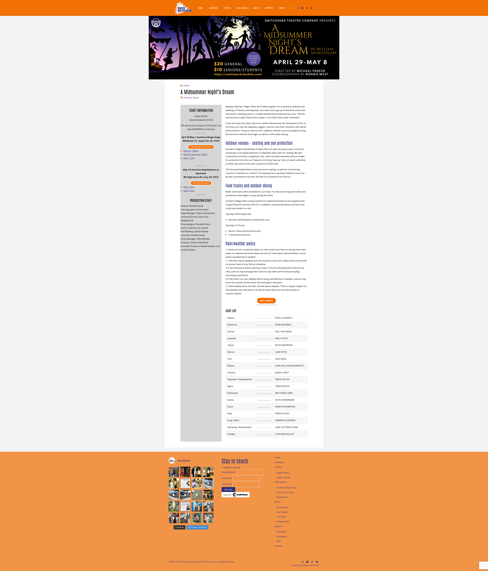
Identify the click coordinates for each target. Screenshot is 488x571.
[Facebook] (298, 8)
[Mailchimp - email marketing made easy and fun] (236, 494)
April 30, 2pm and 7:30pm (195, 154)
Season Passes (284, 477)
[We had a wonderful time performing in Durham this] (197, 506)
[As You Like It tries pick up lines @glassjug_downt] (208, 506)
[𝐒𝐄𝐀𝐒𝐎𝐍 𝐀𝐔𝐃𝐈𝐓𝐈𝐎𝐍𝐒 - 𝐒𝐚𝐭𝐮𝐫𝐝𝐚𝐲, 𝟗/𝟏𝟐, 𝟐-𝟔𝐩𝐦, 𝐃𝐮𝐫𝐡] (174, 472)
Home (277, 457)
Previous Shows (191, 97)
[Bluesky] (307, 8)
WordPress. (314, 565)
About (277, 501)
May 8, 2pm (188, 190)
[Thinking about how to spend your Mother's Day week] (197, 518)
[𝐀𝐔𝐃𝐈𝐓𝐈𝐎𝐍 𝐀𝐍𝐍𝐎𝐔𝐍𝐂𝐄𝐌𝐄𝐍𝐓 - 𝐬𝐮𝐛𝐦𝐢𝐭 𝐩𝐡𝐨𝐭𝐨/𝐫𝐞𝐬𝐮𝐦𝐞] (185, 506)
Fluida (304, 565)
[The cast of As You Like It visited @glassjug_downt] (174, 518)
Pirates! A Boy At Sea (286, 487)
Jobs (279, 541)
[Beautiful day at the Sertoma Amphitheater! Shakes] (208, 518)
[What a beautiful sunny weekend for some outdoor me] (208, 495)
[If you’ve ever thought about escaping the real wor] (174, 483)
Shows (186, 85)
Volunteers (282, 536)
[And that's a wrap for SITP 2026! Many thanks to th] (208, 483)
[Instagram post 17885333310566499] (185, 495)
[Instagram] (302, 8)
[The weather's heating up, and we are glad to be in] (197, 483)
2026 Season (280, 482)
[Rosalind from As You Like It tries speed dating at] (185, 518)
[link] (291, 8)
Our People (282, 512)
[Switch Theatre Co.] (183, 7)
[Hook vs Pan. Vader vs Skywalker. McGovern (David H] (197, 472)
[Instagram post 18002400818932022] (174, 495)
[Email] (311, 8)
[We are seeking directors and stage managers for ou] (185, 483)
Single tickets (283, 472)
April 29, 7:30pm (191, 151)
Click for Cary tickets (201, 183)
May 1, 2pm (188, 158)
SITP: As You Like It (286, 492)
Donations (282, 531)
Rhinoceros (282, 497)
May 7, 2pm (188, 187)
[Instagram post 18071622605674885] (197, 495)
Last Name (227, 484)
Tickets (277, 467)
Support (278, 526)
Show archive (283, 521)
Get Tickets (266, 300)
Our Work (281, 516)
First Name (227, 478)
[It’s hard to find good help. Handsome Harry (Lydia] (208, 472)
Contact (278, 545)
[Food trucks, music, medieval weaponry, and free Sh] (174, 506)
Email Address (229, 472)
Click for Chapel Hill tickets (201, 147)
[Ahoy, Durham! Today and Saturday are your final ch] (185, 472)
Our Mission (282, 507)
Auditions (279, 462)
